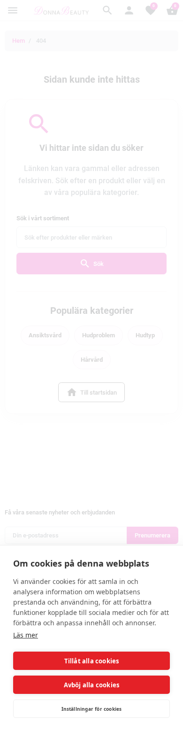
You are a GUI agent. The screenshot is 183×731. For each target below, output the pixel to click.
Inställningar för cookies (91, 709)
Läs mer (25, 634)
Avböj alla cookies (92, 685)
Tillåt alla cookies (91, 661)
